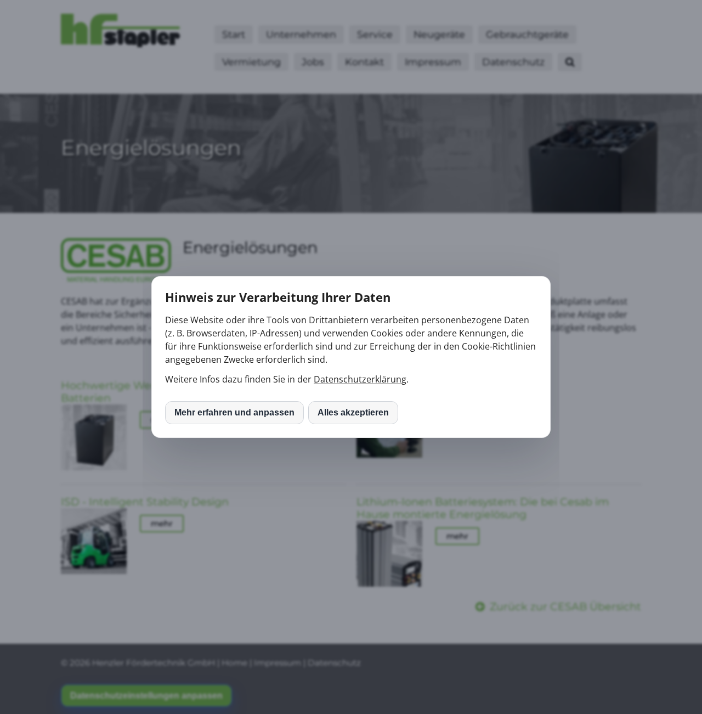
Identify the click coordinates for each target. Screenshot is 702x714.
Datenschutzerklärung (360, 379)
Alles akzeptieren (353, 412)
